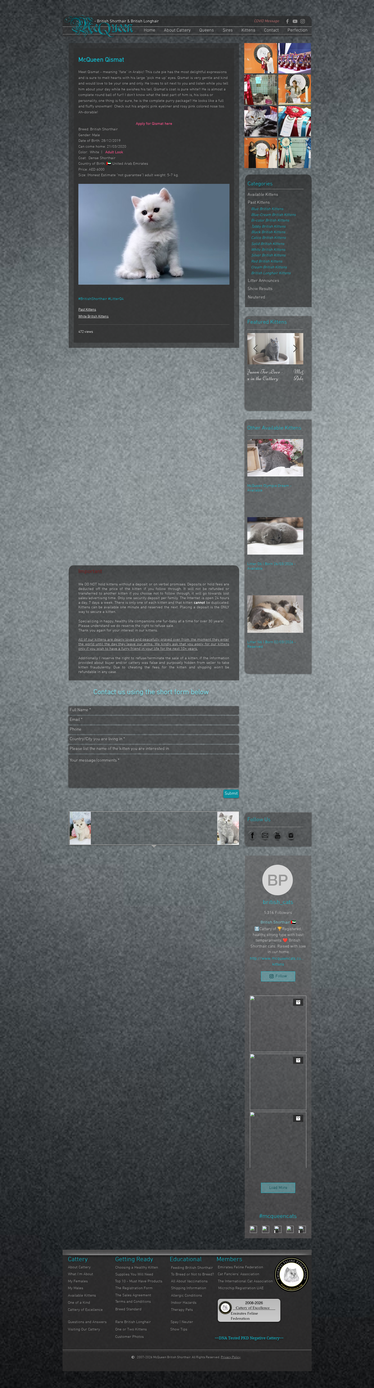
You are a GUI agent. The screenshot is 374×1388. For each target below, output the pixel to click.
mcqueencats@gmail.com (252, 1351)
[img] (260, 58)
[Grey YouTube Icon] (295, 21)
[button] (256, 297)
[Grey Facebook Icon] (287, 21)
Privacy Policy (230, 1357)
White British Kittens (93, 316)
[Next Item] (295, 349)
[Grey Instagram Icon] (303, 21)
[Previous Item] (255, 349)
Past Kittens (87, 310)
